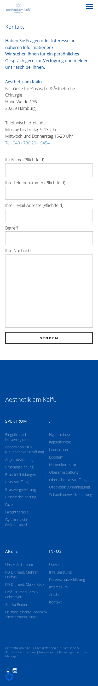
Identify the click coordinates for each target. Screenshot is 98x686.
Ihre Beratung (60, 572)
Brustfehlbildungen (20, 474)
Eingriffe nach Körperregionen (18, 437)
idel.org (10, 656)
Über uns (56, 564)
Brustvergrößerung (20, 489)
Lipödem (56, 457)
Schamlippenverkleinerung (70, 494)
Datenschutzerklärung (67, 579)
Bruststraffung (16, 481)
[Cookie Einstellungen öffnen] (9, 679)
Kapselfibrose (60, 442)
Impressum (58, 587)
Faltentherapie (17, 512)
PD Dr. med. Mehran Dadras (21, 575)
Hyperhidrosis (60, 434)
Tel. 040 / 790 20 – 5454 (27, 143)
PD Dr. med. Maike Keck (24, 584)
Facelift (11, 504)
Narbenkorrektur (62, 464)
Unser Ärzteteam (19, 564)
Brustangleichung (19, 467)
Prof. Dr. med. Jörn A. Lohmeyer (22, 594)
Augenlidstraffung (19, 459)
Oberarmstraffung (63, 472)
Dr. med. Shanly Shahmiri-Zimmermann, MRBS (26, 614)
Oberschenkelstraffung (68, 479)
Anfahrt (55, 594)
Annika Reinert (17, 604)
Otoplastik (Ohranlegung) (69, 487)
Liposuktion (58, 449)
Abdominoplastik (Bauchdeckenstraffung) (24, 449)
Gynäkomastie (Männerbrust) (16, 522)
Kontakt (55, 602)
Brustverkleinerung (20, 496)
